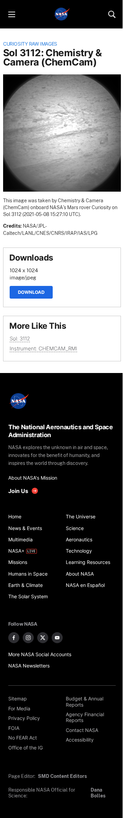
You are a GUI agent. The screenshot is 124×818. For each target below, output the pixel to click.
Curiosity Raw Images (30, 44)
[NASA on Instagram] (28, 637)
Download (31, 292)
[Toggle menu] (11, 14)
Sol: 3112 (20, 338)
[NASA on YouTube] (57, 637)
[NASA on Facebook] (13, 637)
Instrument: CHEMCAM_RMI (43, 348)
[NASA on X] (42, 637)
